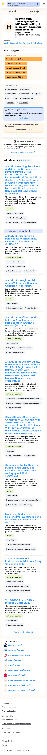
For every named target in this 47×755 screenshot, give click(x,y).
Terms (4, 745)
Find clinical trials (9, 707)
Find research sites (9, 719)
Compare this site (22, 130)
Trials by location (9, 711)
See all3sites (22, 118)
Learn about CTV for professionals (16, 724)
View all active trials (22, 632)
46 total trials (25, 160)
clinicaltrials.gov (20, 135)
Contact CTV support (11, 732)
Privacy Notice (8, 741)
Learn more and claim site (22, 152)
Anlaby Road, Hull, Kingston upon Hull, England (23, 43)
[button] (11, 89)
